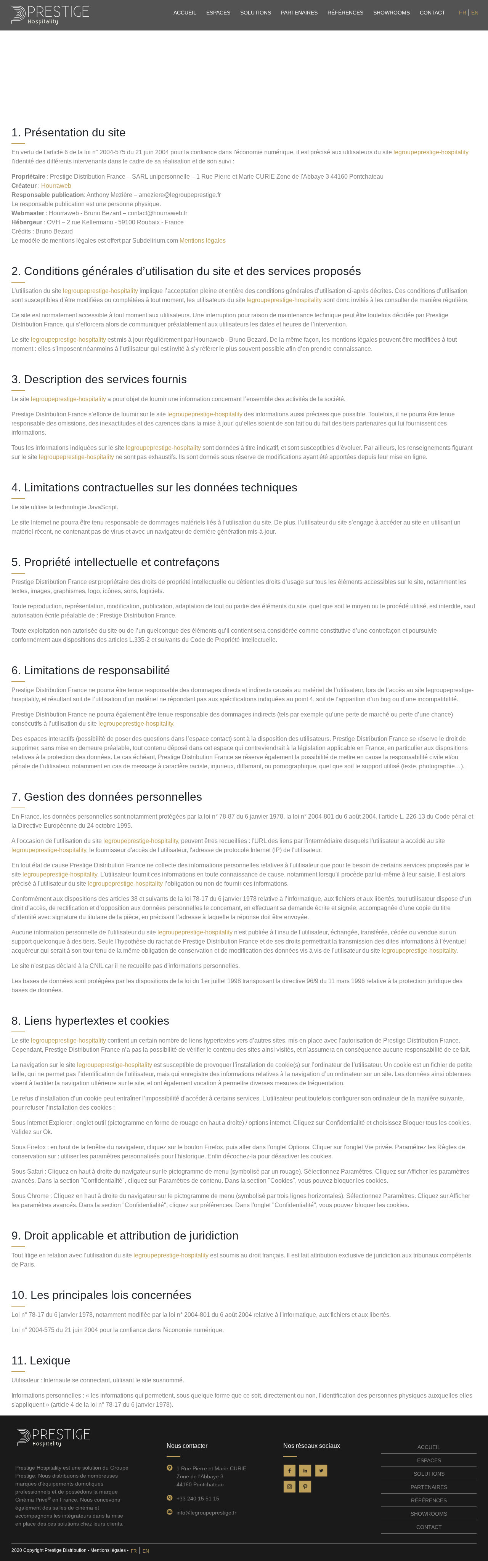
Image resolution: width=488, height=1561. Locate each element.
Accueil (184, 13)
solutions (255, 13)
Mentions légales (203, 240)
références (345, 13)
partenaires (299, 13)
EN (474, 13)
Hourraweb (56, 185)
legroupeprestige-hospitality (431, 152)
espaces (218, 13)
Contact (432, 13)
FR (462, 13)
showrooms (391, 13)
